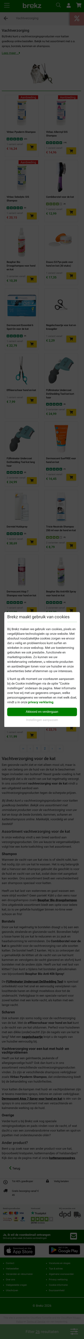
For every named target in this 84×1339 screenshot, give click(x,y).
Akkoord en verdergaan (42, 711)
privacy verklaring (40, 702)
